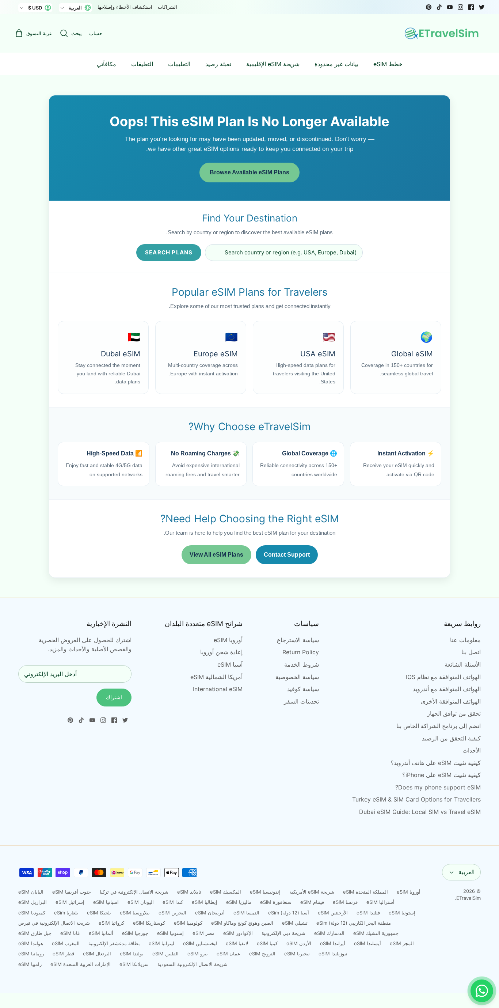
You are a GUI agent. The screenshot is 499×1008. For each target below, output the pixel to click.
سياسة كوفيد (303, 689)
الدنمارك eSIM (329, 933)
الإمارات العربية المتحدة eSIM (80, 964)
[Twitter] (481, 7)
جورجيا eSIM (135, 933)
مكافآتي (106, 64)
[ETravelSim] (442, 34)
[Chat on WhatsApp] (482, 990)
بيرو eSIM (197, 953)
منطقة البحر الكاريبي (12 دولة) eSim (353, 923)
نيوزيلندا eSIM (333, 953)
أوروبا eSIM (228, 640)
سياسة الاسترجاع (298, 640)
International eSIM (218, 689)
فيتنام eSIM (312, 902)
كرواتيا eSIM (111, 923)
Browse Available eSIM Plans (249, 172)
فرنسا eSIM (345, 902)
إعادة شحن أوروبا (221, 652)
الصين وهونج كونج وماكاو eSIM (242, 923)
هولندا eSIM (30, 943)
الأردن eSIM (298, 943)
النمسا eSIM (246, 913)
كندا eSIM (173, 902)
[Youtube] (450, 7)
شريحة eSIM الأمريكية (311, 892)
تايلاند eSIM (189, 892)
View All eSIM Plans (216, 555)
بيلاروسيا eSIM (135, 913)
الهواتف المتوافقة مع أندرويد (447, 689)
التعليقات (142, 64)
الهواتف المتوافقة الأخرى (451, 701)
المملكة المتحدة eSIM (365, 892)
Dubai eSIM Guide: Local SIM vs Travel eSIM (420, 811)
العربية (466, 872)
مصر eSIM (203, 933)
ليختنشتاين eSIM (200, 943)
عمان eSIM (228, 953)
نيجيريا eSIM (297, 953)
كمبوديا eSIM (31, 913)
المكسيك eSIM (225, 892)
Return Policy (300, 652)
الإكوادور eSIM (238, 933)
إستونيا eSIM (402, 913)
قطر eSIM (63, 953)
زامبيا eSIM (30, 964)
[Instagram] (460, 7)
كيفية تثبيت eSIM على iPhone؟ (441, 774)
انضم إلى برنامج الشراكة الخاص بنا (438, 726)
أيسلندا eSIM (367, 943)
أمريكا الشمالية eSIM (216, 677)
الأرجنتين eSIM (333, 913)
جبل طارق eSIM (35, 933)
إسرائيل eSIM (70, 902)
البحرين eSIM (172, 913)
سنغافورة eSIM (276, 902)
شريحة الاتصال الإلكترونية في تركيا (134, 892)
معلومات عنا (465, 640)
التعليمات (179, 64)
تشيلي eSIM (295, 923)
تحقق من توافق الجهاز (454, 713)
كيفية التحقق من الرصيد (451, 738)
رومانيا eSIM (31, 953)
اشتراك (114, 697)
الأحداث (471, 750)
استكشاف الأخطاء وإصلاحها (125, 7)
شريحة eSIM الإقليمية (273, 64)
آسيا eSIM (230, 664)
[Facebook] (471, 7)
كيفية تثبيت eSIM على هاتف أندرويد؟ (436, 762)
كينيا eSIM (267, 943)
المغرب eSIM (66, 943)
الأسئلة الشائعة (463, 664)
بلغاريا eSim (66, 913)
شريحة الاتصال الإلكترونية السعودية (192, 964)
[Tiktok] (439, 7)
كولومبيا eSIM (188, 923)
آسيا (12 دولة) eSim (288, 913)
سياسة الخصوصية (297, 677)
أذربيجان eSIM (210, 913)
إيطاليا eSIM (204, 902)
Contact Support (287, 555)
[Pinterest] (428, 7)
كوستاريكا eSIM (149, 923)
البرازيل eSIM (32, 902)
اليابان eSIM (30, 892)
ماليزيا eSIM (238, 902)
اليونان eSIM (140, 902)
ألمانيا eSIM (101, 933)
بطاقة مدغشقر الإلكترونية (114, 943)
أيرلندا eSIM (332, 943)
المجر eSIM (402, 943)
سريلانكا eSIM (134, 964)
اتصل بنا (471, 652)
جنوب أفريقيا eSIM (71, 892)
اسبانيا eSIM (106, 902)
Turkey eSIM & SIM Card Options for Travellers (416, 799)
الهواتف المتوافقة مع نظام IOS (443, 677)
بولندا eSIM (132, 953)
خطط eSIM (388, 64)
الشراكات (167, 7)
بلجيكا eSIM (99, 913)
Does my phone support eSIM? (438, 787)
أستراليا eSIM (380, 902)
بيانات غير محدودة (336, 64)
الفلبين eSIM (165, 953)
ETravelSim (468, 898)
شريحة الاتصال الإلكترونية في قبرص (54, 923)
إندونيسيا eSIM (265, 892)
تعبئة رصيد (218, 64)
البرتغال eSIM (97, 953)
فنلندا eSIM (368, 913)
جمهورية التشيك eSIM (376, 933)
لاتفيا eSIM (237, 943)
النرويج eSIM (262, 953)
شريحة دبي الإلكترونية (283, 933)
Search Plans (169, 252)
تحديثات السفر (301, 701)
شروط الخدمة (301, 664)
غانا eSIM (70, 933)
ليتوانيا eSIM (161, 943)
